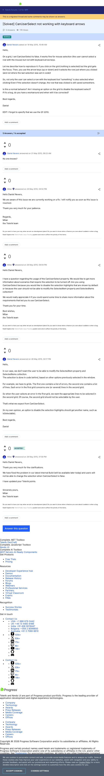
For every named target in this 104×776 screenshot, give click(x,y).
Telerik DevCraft (8, 542)
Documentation (13, 575)
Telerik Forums (10, 10)
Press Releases (13, 710)
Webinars (10, 585)
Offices (9, 717)
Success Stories (13, 607)
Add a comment (11, 122)
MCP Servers (6, 552)
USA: (22, 621)
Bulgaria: (24, 628)
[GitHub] (12, 652)
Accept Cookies (14, 771)
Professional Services (16, 588)
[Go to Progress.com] (9, 691)
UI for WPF (23, 10)
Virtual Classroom (14, 593)
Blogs (8, 583)
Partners (9, 590)
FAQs (8, 597)
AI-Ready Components (25, 552)
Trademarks (21, 753)
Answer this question (16, 528)
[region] (52, 765)
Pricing (8, 561)
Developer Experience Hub (19, 570)
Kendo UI (4, 547)
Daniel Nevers (13, 45)
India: (23, 626)
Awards (9, 707)
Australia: (24, 631)
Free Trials (10, 559)
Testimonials (11, 609)
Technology (11, 705)
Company (10, 702)
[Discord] (12, 655)
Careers (9, 715)
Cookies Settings (40, 771)
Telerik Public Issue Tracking (23, 234)
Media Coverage (13, 712)
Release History (13, 578)
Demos (9, 573)
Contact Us (11, 618)
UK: (22, 623)
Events (8, 595)
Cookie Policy (84, 762)
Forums (9, 580)
